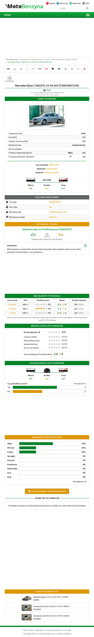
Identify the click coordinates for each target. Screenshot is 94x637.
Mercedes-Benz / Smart (40, 59)
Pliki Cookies (28, 630)
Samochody (24, 59)
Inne (9, 473)
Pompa (10, 452)
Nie (8, 391)
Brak (9, 477)
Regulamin (39, 630)
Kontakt (68, 630)
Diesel (52, 3)
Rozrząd (10, 460)
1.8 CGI (12, 313)
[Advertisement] (47, 37)
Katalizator (12, 464)
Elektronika (12, 468)
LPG (87, 3)
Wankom (67, 634)
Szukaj (87, 8)
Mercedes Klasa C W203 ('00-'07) (64, 59)
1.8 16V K (12, 304)
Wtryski (10, 448)
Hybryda (64, 3)
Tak (8, 387)
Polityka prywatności (54, 630)
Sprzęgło (11, 456)
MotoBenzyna (12, 59)
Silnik (9, 443)
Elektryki (76, 3)
